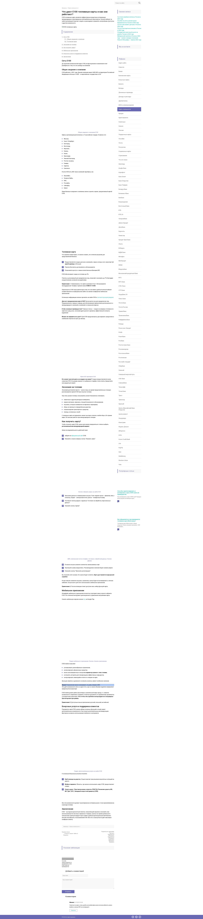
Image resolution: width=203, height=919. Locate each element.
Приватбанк (122, 311)
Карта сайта (122, 63)
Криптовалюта (123, 117)
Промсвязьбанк (124, 315)
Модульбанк (123, 269)
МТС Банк (122, 282)
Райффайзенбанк (124, 320)
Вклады (121, 88)
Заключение (66, 56)
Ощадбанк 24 (123, 294)
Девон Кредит (123, 223)
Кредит (121, 113)
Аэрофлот (122, 172)
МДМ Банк (122, 252)
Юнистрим (122, 422)
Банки (120, 71)
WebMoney (122, 456)
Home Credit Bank (124, 439)
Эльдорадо (122, 418)
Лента (121, 244)
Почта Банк (122, 303)
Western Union (123, 460)
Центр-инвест (123, 414)
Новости (121, 67)
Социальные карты (125, 151)
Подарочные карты (125, 134)
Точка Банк (122, 391)
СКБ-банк (122, 378)
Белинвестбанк (124, 193)
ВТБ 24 (121, 214)
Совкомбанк (123, 383)
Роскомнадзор (123, 349)
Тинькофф (122, 387)
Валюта (121, 84)
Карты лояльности (125, 109)
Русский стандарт (124, 362)
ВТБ (120, 210)
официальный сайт (77, 435)
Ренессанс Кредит (125, 328)
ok (133, 917)
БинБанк (121, 197)
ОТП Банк (122, 290)
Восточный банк (124, 206)
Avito (120, 435)
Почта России (123, 307)
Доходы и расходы (125, 96)
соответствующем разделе (105, 297)
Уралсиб (121, 404)
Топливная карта (70, 41)
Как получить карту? (68, 47)
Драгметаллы (123, 101)
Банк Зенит (122, 176)
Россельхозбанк (124, 353)
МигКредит (122, 261)
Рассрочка (122, 147)
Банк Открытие (123, 181)
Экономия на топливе (69, 44)
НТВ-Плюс (122, 286)
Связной (121, 370)
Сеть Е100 (65, 37)
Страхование (123, 155)
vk (140, 917)
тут (84, 599)
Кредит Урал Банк (124, 240)
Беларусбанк (123, 189)
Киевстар (122, 235)
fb (136, 917)
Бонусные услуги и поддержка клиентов (75, 53)
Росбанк (121, 341)
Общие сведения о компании (74, 39)
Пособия (121, 139)
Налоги (121, 126)
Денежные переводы (126, 92)
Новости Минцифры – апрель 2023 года (129, 40)
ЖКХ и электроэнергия (126, 105)
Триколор (122, 399)
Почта (121, 143)
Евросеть (122, 231)
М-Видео (121, 248)
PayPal (121, 448)
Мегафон (121, 256)
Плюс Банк (122, 298)
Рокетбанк (122, 336)
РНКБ (120, 332)
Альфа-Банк (122, 168)
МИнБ (120, 265)
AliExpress (122, 431)
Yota (120, 464)
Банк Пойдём (123, 185)
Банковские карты (125, 75)
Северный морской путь (127, 374)
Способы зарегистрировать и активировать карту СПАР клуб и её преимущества (67, 863)
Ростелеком (122, 357)
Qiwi (120, 452)
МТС (120, 277)
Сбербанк (122, 366)
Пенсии (121, 130)
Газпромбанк (123, 219)
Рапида (121, 324)
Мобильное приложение (70, 50)
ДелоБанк (122, 227)
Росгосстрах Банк (124, 345)
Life (120, 443)
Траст (120, 395)
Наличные (122, 122)
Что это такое (123, 160)
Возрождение (123, 202)
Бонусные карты (124, 80)
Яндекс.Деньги (124, 426)
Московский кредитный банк (128, 273)
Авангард (122, 164)
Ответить (73, 910)
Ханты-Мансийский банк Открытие (127, 409)
